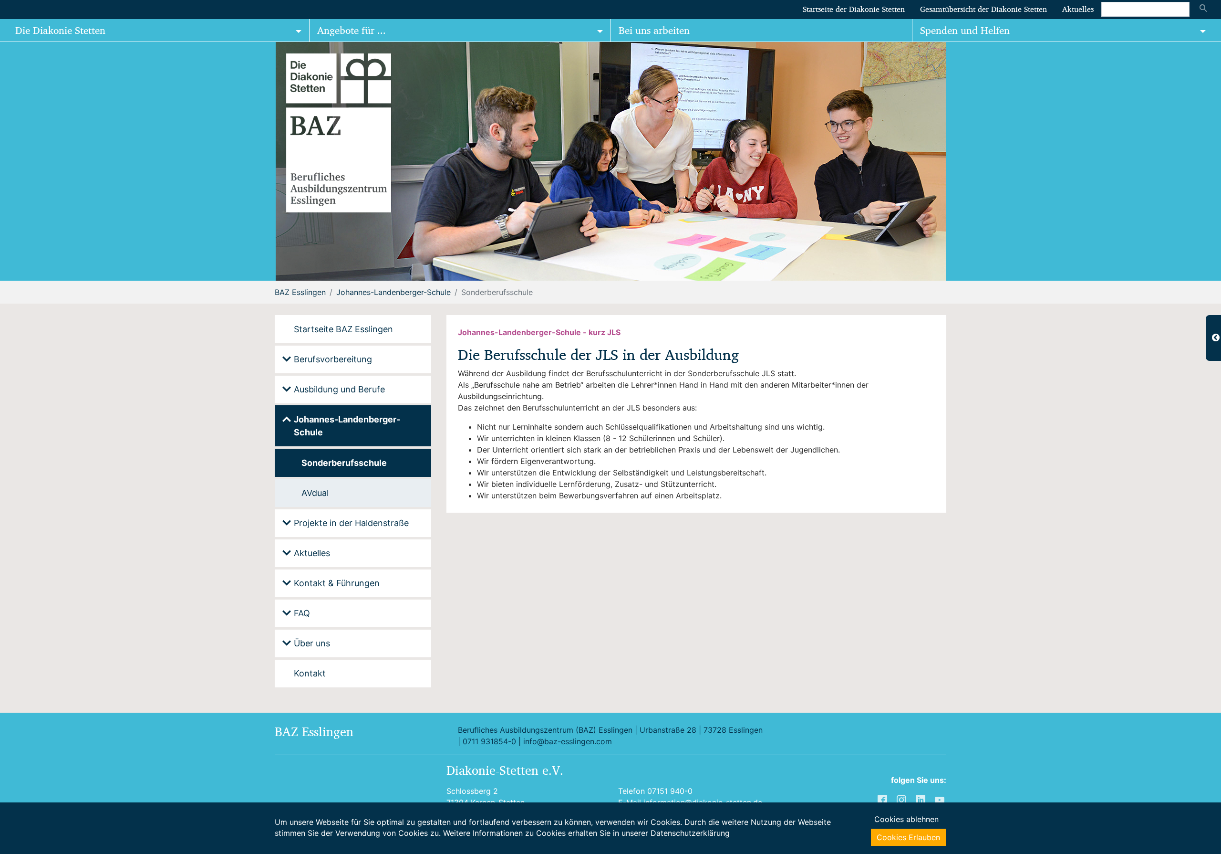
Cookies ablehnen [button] (906, 819)
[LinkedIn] (921, 799)
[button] (24, 161)
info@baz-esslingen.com (567, 741)
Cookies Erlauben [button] (908, 837)
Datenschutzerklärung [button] (690, 833)
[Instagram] (902, 799)
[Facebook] (883, 799)
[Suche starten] (1203, 9)
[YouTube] (940, 799)
